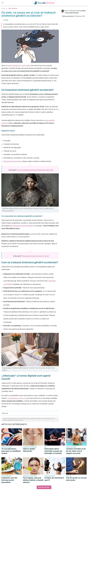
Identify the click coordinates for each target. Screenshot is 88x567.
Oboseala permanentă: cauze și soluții (35, 256)
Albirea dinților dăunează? (29, 450)
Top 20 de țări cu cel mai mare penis (76, 479)
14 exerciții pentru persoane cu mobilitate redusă (11, 451)
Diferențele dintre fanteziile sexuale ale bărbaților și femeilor (53, 451)
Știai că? (68, 476)
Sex (45, 447)
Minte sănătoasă (12, 8)
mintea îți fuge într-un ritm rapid (18, 65)
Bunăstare (4, 8)
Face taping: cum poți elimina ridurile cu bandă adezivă (33, 480)
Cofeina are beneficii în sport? (54, 479)
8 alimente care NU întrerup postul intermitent (9, 480)
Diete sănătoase (6, 476)
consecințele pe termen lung (17, 398)
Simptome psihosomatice (12, 161)
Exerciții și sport (6, 447)
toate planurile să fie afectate (22, 226)
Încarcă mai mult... (44, 487)
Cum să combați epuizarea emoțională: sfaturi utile (35, 170)
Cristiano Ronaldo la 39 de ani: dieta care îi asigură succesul (76, 451)
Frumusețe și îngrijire (30, 447)
